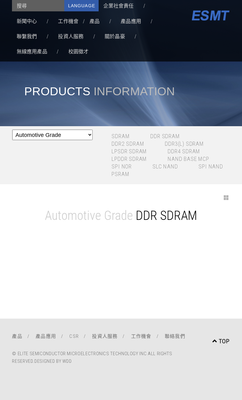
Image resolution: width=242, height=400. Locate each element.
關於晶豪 (115, 36)
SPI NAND (211, 166)
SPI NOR (122, 166)
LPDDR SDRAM (129, 159)
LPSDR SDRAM (129, 151)
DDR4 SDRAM (184, 151)
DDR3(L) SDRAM (184, 143)
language (81, 5)
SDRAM (121, 136)
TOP (224, 341)
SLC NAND (165, 166)
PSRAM (120, 174)
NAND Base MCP (188, 159)
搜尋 (22, 6)
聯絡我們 (175, 336)
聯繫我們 (27, 36)
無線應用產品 (32, 52)
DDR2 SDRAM (128, 143)
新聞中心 (27, 21)
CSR (74, 336)
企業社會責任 (118, 6)
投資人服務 (71, 36)
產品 (94, 21)
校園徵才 (78, 52)
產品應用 (131, 21)
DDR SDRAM (165, 136)
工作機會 (68, 21)
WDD (67, 361)
